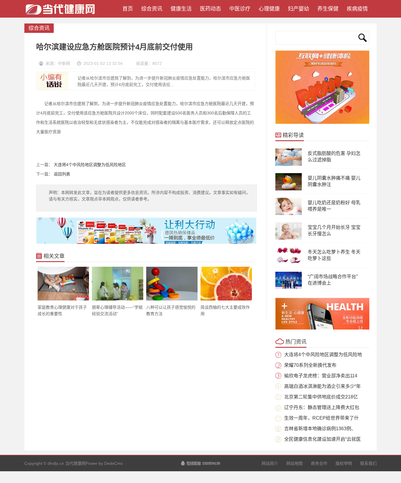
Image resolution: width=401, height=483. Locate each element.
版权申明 (344, 463)
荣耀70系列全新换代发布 (310, 365)
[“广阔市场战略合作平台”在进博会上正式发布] (288, 288)
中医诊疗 (239, 9)
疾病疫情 (357, 9)
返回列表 (62, 174)
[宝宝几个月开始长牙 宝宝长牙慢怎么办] (288, 239)
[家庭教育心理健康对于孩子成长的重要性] (63, 299)
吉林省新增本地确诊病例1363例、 (320, 428)
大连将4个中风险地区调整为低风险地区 (90, 164)
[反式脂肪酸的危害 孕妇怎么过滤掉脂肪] (288, 165)
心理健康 (269, 9)
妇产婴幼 (298, 9)
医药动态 (210, 9)
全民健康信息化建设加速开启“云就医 (322, 439)
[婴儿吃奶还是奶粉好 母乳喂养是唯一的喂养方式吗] (288, 214)
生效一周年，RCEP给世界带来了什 (321, 418)
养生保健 (327, 9)
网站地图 (294, 463)
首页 (126, 9)
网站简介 (270, 463)
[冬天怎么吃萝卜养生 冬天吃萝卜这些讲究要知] (288, 263)
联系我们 (368, 463)
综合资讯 (151, 9)
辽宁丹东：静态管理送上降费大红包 (321, 407)
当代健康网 (62, 12)
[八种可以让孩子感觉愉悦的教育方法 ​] (172, 299)
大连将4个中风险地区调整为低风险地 (323, 354)
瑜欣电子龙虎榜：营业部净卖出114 (320, 375)
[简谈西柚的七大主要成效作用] (226, 299)
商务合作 (319, 463)
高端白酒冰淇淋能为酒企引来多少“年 (322, 386)
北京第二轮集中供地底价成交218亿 (321, 396)
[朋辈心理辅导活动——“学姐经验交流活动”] (117, 299)
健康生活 (181, 9)
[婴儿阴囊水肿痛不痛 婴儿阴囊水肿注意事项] (288, 189)
